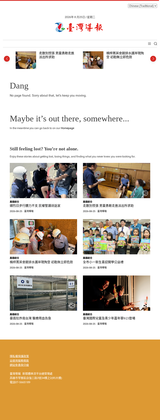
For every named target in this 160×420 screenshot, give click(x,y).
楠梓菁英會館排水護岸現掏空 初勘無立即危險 (125, 55)
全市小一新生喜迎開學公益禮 (103, 262)
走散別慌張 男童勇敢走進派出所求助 (108, 205)
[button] (7, 59)
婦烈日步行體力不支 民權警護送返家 (35, 205)
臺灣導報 (29, 211)
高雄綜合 (14, 202)
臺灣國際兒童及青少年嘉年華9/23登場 (109, 318)
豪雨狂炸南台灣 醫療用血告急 (30, 318)
